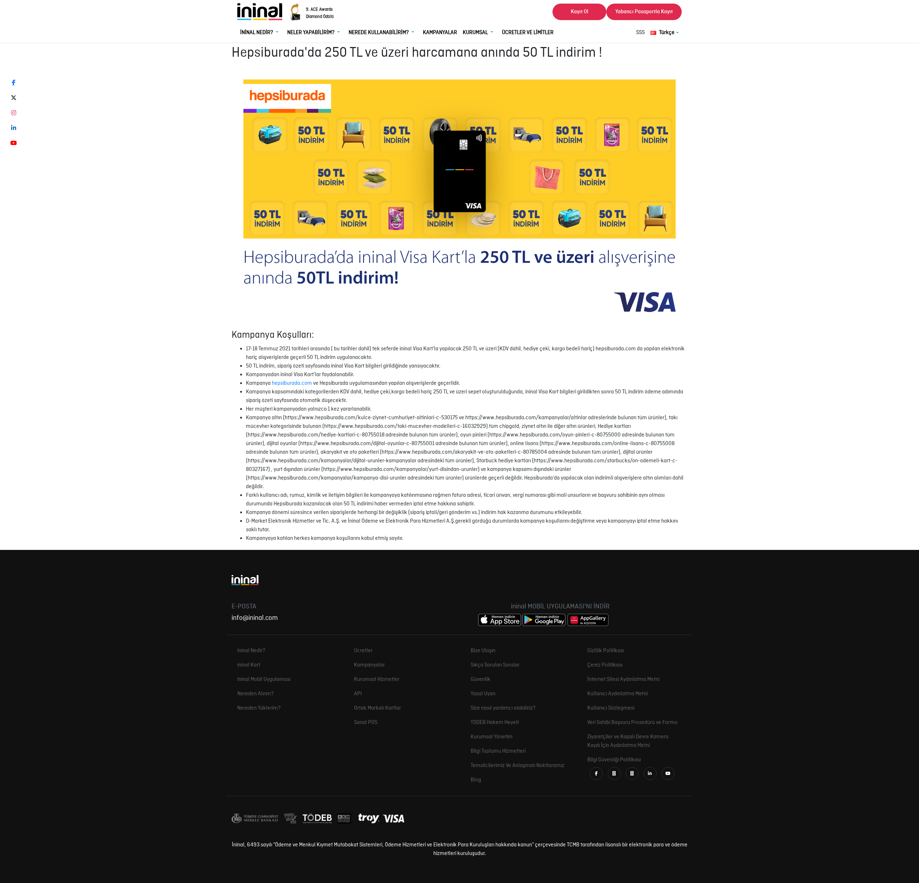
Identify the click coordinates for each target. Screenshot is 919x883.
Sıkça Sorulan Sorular (495, 665)
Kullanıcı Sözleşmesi (610, 708)
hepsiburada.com (292, 383)
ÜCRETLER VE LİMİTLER (528, 32)
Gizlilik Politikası (605, 650)
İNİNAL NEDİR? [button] (257, 32)
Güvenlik (480, 679)
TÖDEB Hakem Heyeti (495, 722)
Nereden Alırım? (255, 693)
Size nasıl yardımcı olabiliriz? (503, 708)
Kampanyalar (369, 665)
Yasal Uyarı (483, 693)
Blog (476, 780)
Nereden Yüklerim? (259, 708)
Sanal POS (365, 722)
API (358, 693)
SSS (640, 32)
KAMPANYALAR (440, 32)
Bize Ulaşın (483, 650)
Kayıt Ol (579, 12)
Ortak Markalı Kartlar (377, 708)
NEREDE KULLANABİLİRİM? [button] (379, 32)
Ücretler (363, 650)
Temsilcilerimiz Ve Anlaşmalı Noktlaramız (517, 765)
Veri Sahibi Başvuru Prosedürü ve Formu (632, 722)
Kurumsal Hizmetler (377, 679)
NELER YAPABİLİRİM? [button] (311, 32)
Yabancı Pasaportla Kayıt (644, 12)
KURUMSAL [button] (476, 32)
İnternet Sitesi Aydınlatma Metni (623, 679)
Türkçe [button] (667, 32)
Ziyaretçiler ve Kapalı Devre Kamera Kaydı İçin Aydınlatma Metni (627, 741)
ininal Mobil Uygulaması (263, 679)
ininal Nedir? (251, 650)
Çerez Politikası (604, 665)
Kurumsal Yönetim (492, 736)
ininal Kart (248, 665)
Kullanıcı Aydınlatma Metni (617, 693)
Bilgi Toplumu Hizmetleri (498, 751)
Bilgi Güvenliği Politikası (614, 759)
